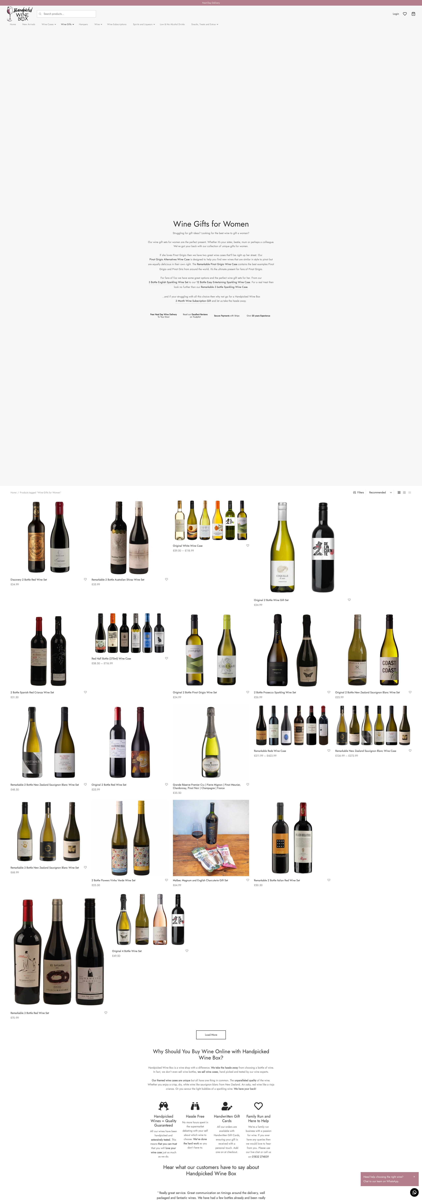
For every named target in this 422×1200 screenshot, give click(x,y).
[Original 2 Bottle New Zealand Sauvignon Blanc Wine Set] (373, 650)
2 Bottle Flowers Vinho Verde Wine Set (113, 880)
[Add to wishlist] (85, 579)
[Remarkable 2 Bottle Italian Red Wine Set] (292, 838)
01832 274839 (260, 1157)
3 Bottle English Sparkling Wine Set (168, 282)
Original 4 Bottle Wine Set (127, 951)
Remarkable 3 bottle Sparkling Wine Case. (224, 287)
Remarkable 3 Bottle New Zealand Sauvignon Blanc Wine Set (45, 868)
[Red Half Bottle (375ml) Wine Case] (130, 633)
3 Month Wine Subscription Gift (193, 301)
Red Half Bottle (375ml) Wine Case (111, 658)
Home (13, 492)
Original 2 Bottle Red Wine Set (109, 785)
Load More (211, 1035)
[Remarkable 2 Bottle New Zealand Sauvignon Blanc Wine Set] (49, 742)
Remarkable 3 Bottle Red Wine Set (30, 1013)
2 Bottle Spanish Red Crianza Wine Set (32, 692)
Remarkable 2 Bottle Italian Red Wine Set (277, 880)
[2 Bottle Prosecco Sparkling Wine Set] (292, 650)
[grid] (399, 492)
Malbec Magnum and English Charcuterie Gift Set (200, 880)
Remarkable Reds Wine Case (270, 751)
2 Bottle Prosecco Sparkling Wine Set (275, 692)
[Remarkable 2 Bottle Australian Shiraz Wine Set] (130, 537)
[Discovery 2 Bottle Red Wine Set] (49, 537)
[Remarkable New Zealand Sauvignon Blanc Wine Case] (373, 725)
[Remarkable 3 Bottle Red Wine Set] (59, 950)
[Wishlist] (405, 14)
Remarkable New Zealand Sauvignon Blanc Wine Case (365, 751)
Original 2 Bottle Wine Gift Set (271, 600)
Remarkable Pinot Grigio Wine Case (217, 264)
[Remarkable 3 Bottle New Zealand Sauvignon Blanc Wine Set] (49, 831)
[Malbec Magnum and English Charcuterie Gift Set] (211, 838)
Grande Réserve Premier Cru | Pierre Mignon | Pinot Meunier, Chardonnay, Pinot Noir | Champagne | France (207, 786)
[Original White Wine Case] (211, 520)
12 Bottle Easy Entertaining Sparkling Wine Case (223, 282)
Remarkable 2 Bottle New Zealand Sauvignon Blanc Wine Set (45, 785)
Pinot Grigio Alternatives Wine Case (170, 259)
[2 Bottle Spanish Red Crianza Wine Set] (49, 650)
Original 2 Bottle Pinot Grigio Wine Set (195, 692)
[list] (409, 492)
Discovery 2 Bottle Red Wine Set (29, 580)
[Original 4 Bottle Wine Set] (150, 919)
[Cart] (413, 14)
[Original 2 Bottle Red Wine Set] (130, 742)
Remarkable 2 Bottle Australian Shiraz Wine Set (118, 580)
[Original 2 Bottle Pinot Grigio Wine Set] (211, 650)
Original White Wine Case (187, 546)
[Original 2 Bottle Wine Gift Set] (302, 547)
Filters (360, 492)
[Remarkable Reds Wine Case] (292, 725)
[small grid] (404, 492)
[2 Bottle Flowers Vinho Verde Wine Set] (130, 838)
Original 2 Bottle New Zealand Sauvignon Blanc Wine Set (367, 692)
